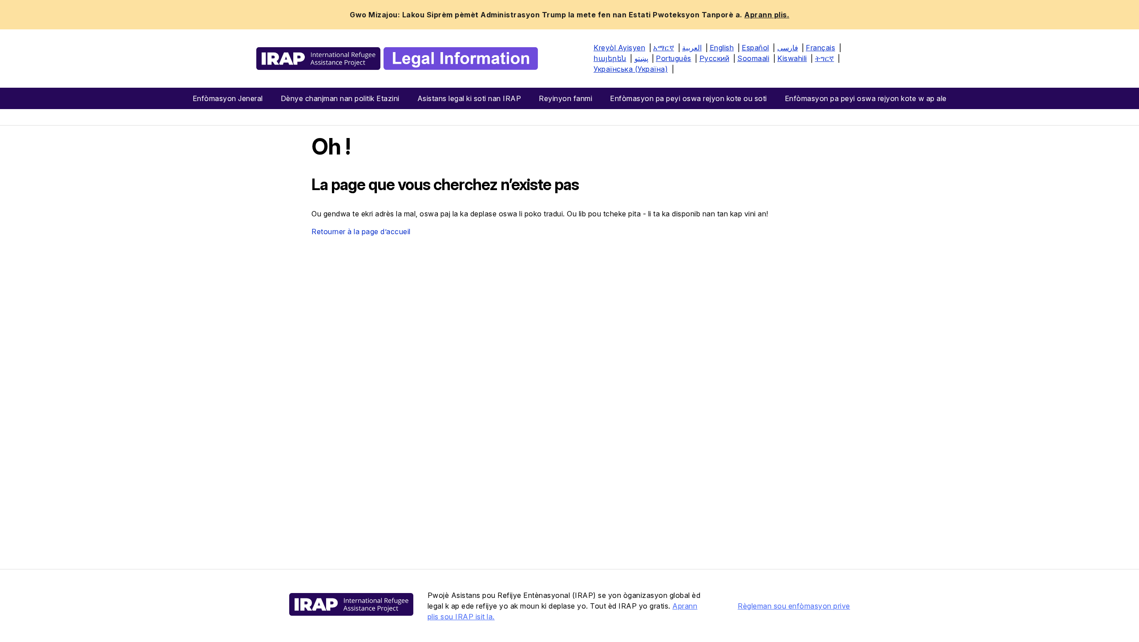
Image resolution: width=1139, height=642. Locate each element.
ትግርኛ (824, 58)
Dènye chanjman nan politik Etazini (340, 98)
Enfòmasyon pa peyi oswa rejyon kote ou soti (688, 98)
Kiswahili (792, 58)
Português (673, 58)
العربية (692, 47)
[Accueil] (397, 58)
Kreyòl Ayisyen (619, 47)
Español (755, 47)
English (722, 47)
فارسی (787, 47)
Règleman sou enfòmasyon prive (794, 605)
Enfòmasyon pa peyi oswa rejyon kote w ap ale (866, 98)
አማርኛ (663, 47)
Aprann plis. (766, 14)
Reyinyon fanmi (565, 98)
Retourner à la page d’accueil (361, 231)
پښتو (641, 58)
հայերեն (610, 58)
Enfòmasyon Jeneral (228, 98)
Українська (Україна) (631, 69)
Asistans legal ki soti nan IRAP (469, 98)
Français (820, 47)
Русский (714, 58)
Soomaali (753, 58)
